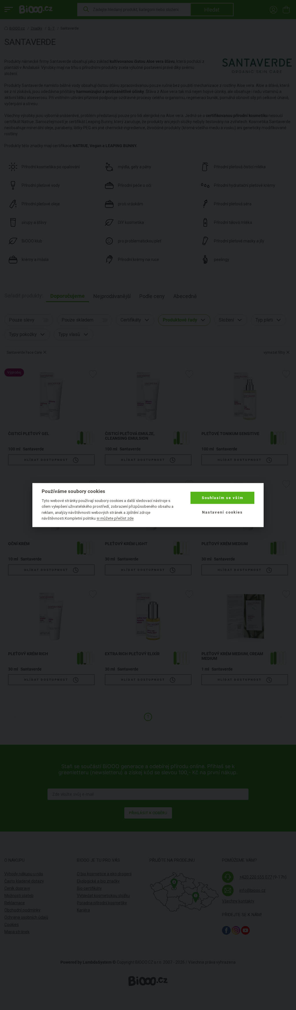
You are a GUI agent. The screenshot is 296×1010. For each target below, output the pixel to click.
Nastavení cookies (222, 512)
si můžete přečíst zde (115, 518)
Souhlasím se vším (222, 498)
